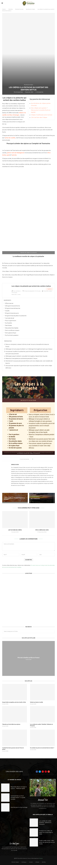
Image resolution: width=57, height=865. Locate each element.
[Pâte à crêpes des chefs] (42, 519)
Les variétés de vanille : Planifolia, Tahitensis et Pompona (41, 725)
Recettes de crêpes (30, 9)
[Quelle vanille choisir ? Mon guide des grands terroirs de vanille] (34, 842)
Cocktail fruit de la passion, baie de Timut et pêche (13, 748)
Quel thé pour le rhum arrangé (19, 807)
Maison (4, 9)
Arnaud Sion (19, 92)
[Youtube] (43, 771)
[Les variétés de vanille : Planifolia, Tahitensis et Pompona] (42, 714)
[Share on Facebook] (34, 459)
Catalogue (23, 862)
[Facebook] (37, 771)
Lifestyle (37, 862)
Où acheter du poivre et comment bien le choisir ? (42, 747)
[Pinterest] (46, 771)
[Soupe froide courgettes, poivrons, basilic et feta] (14, 692)
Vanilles (44, 862)
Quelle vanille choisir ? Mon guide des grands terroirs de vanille (47, 842)
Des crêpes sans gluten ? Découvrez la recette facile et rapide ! (40, 110)
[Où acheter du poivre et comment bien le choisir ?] (42, 738)
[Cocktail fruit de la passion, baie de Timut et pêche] (14, 738)
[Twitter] (40, 771)
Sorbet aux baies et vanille (36, 702)
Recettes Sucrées (19, 9)
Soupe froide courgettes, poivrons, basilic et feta (14, 702)
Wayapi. (41, 858)
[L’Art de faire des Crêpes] (15, 519)
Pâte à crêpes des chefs (42, 530)
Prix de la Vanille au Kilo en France (28, 657)
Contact (31, 862)
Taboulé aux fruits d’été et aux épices (11, 724)
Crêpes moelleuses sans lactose (41, 115)
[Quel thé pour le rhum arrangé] (5, 807)
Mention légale (15, 862)
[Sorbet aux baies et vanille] (42, 692)
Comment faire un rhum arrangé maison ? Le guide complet (18, 797)
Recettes (11, 9)
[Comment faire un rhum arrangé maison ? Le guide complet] (5, 797)
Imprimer (49, 288)
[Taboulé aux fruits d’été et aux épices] (14, 714)
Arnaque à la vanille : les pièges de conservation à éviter (46, 832)
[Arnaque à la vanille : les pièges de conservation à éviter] (34, 832)
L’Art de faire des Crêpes (39, 117)
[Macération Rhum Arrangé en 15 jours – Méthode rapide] (5, 787)
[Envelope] (49, 771)
